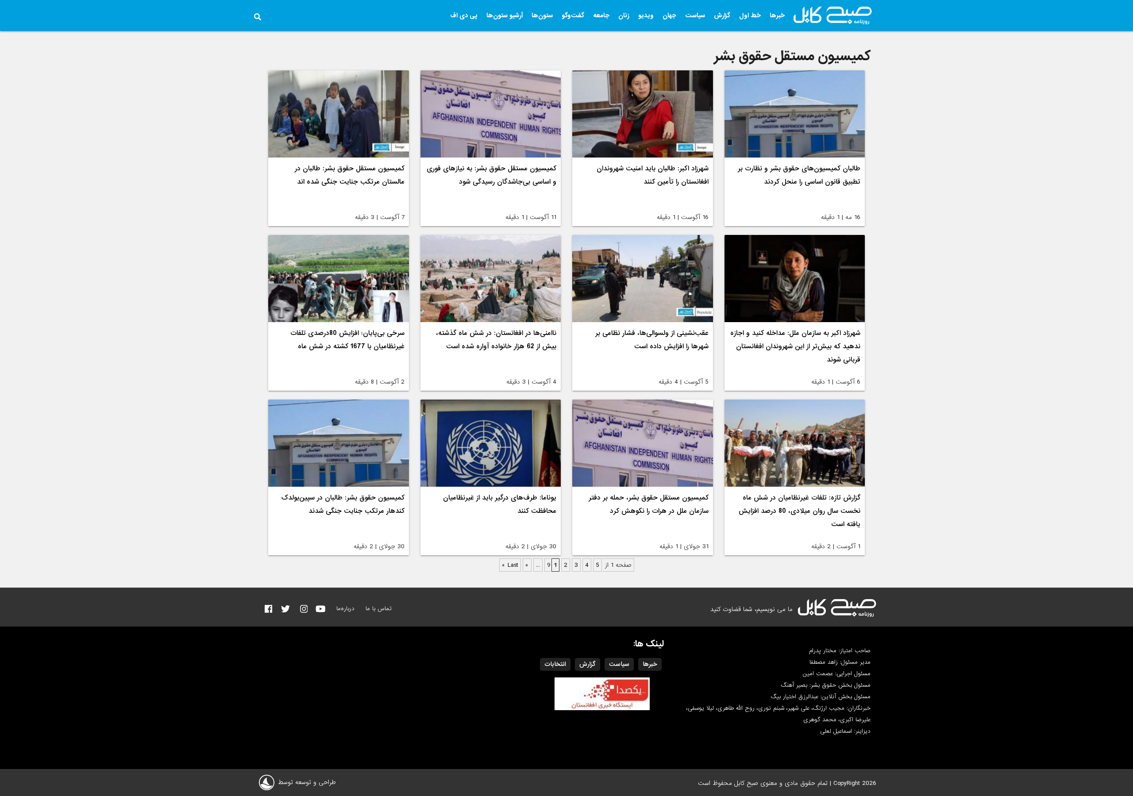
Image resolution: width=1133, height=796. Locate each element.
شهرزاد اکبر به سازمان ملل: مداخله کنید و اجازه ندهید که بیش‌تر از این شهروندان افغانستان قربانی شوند (795, 346)
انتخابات (555, 664)
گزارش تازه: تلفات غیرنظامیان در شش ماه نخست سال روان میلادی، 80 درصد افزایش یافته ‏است (799, 511)
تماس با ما (379, 608)
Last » (510, 565)
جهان (669, 15)
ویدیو (646, 15)
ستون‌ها (542, 15)
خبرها (777, 15)
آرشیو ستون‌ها (504, 15)
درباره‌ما (345, 608)
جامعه (601, 15)
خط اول (750, 15)
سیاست (695, 15)
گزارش (722, 15)
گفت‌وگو (573, 15)
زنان (623, 15)
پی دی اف (464, 15)
